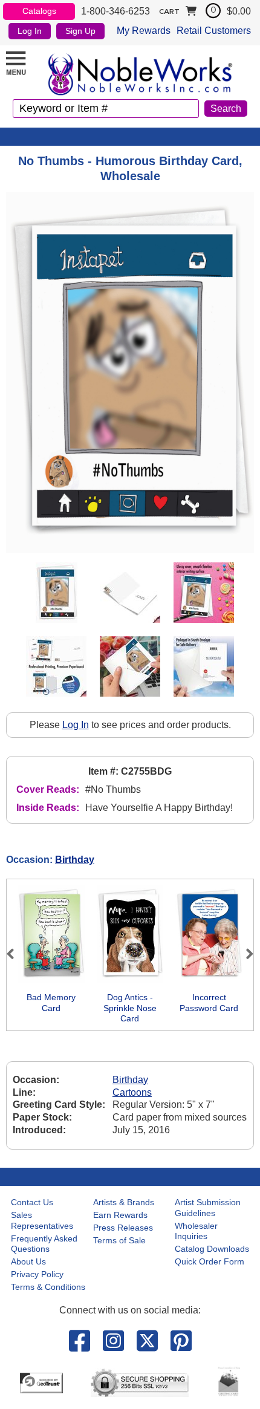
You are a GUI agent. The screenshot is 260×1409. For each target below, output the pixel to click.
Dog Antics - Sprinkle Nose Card (130, 1007)
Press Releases (123, 1227)
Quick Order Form (209, 1261)
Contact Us (32, 1202)
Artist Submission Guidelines (208, 1207)
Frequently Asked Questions (44, 1244)
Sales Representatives (42, 1220)
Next (244, 954)
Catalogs (39, 11)
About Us (28, 1261)
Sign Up (80, 31)
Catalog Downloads (212, 1249)
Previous (16, 954)
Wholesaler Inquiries (196, 1231)
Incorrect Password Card (209, 1002)
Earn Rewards (120, 1215)
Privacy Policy (37, 1274)
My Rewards (144, 30)
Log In (30, 31)
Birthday (74, 859)
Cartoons (132, 1092)
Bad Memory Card (51, 1002)
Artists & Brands (123, 1202)
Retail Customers (214, 30)
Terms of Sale (119, 1240)
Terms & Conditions (48, 1287)
